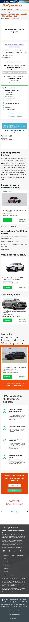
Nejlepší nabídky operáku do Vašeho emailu (14, 478)
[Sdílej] (19, 82)
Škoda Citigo (15, 241)
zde (2, 608)
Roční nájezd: (5, 50)
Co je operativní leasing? (15, 113)
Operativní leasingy (7, 547)
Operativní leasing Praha (18, 547)
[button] (27, 512)
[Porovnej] (9, 82)
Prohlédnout (7, 287)
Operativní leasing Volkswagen (9, 540)
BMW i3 (3, 241)
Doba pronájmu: (19, 50)
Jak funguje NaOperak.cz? (15, 116)
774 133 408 (17, 78)
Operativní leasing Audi (11, 544)
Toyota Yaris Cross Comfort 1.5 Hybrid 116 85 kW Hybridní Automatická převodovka (12, 279)
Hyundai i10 (8, 241)
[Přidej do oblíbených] (14, 82)
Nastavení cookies (14, 614)
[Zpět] (2, 9)
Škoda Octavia (4, 249)
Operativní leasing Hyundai (16, 541)
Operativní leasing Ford (8, 543)
